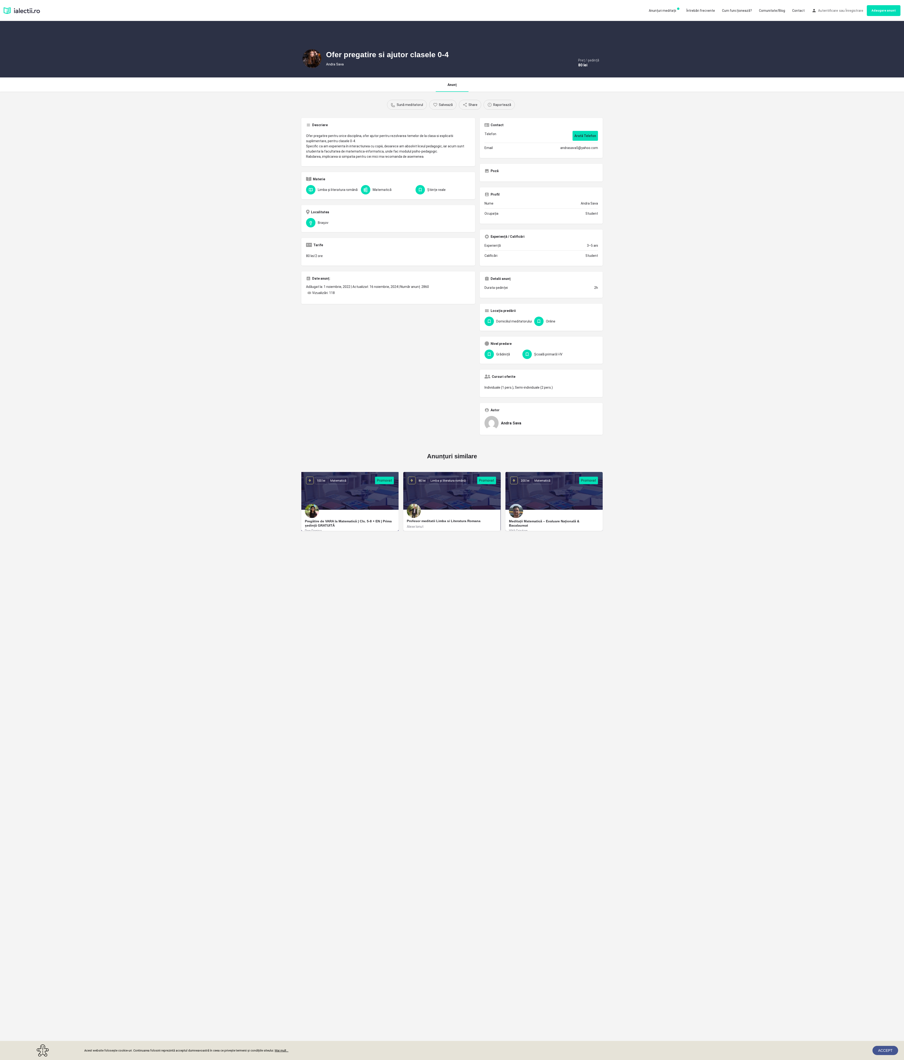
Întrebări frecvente (700, 10)
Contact (798, 10)
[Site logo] (22, 10)
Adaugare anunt (884, 10)
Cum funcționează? (737, 10)
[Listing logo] (312, 58)
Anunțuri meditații (662, 10)
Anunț (452, 85)
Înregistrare (854, 10)
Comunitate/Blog (772, 10)
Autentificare (828, 10)
